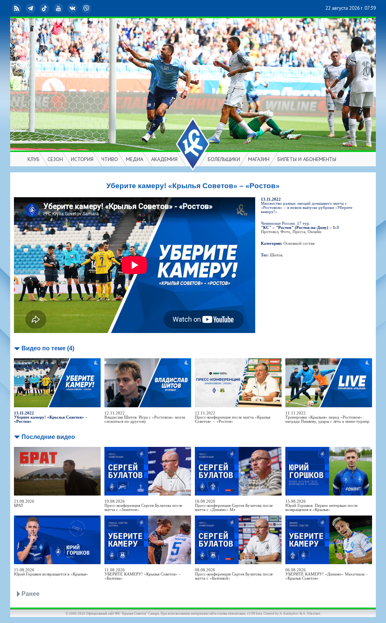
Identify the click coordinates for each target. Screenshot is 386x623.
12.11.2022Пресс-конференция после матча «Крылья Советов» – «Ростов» (232, 417)
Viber (92, 8)
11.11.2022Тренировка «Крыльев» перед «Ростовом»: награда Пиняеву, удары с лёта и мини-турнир (327, 417)
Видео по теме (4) (47, 348)
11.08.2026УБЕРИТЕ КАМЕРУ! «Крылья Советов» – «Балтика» (142, 574)
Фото (285, 232)
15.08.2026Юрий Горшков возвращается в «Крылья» (51, 572)
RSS (22, 8)
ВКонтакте (78, 8)
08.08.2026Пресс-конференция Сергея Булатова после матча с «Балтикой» (234, 574)
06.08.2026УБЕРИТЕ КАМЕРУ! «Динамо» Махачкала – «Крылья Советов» (326, 574)
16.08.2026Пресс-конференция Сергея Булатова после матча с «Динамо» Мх (234, 505)
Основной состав (298, 243)
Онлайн (314, 232)
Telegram (36, 8)
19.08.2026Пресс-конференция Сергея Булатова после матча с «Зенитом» (143, 505)
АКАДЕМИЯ (164, 159)
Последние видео (48, 437)
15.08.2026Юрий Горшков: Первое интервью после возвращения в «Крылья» (321, 505)
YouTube (64, 8)
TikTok (50, 8)
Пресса (299, 232)
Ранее (30, 594)
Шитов (276, 255)
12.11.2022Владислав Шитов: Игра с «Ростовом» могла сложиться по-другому (144, 417)
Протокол (269, 232)
